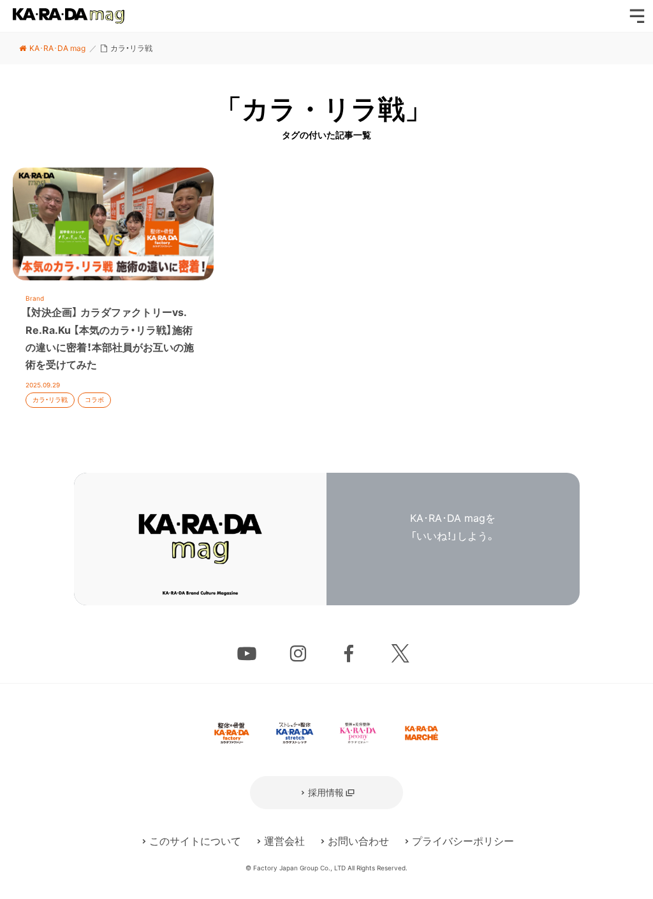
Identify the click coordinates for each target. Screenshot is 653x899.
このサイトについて (195, 841)
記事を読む (113, 295)
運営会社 (284, 841)
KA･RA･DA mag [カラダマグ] (68, 16)
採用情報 (326, 792)
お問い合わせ (358, 841)
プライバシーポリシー (463, 841)
